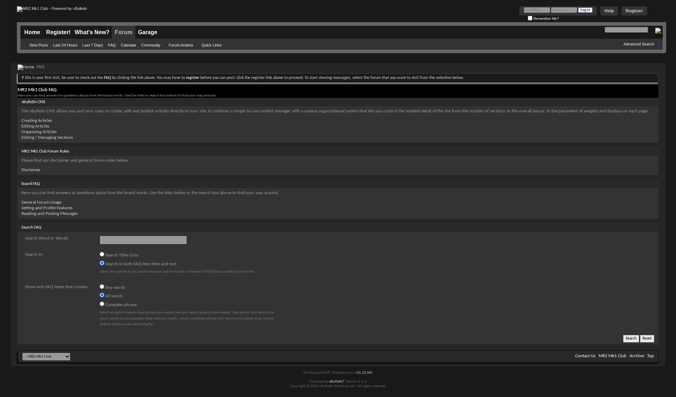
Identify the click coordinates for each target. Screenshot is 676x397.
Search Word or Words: (47, 238)
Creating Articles (36, 120)
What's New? (92, 32)
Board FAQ (30, 184)
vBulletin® (337, 382)
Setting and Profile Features (47, 208)
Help (609, 10)
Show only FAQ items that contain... (58, 287)
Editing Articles (35, 126)
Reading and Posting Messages (49, 213)
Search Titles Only (121, 255)
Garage (147, 32)
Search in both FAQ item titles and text (140, 264)
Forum (123, 32)
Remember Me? (545, 18)
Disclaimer (31, 170)
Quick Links (211, 45)
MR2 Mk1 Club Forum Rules (45, 151)
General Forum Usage (41, 202)
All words (113, 296)
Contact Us (585, 356)
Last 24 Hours (65, 45)
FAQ (112, 45)
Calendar (128, 45)
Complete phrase (120, 305)
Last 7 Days (92, 45)
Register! (58, 32)
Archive (637, 356)
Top (650, 356)
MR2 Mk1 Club (612, 356)
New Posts (39, 45)
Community (151, 45)
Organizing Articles (39, 132)
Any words (114, 287)
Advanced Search (639, 44)
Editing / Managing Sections (47, 137)
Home (32, 32)
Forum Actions (181, 45)
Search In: (34, 254)
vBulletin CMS (33, 102)
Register (634, 10)
